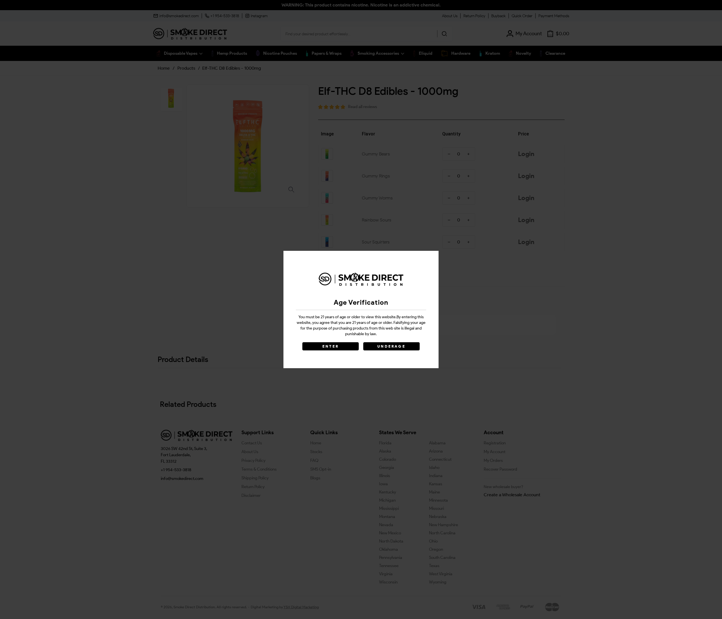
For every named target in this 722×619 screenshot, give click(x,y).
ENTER (330, 346)
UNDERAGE (391, 346)
